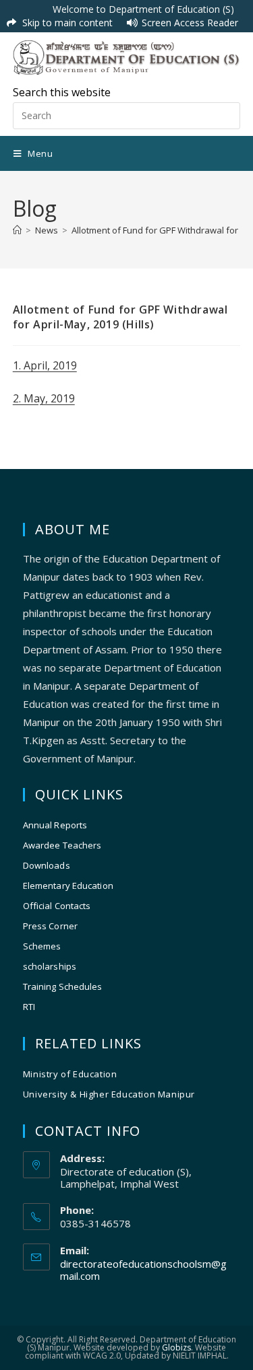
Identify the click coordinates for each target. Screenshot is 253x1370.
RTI (29, 1007)
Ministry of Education (70, 1074)
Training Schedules (63, 986)
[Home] (17, 230)
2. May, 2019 (44, 398)
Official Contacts (57, 906)
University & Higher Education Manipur (109, 1094)
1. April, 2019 (45, 365)
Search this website (62, 92)
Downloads (46, 865)
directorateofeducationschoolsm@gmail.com (143, 1270)
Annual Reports (55, 825)
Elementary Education (68, 885)
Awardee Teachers (62, 845)
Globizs (176, 1347)
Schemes (42, 946)
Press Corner (50, 926)
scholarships (49, 966)
